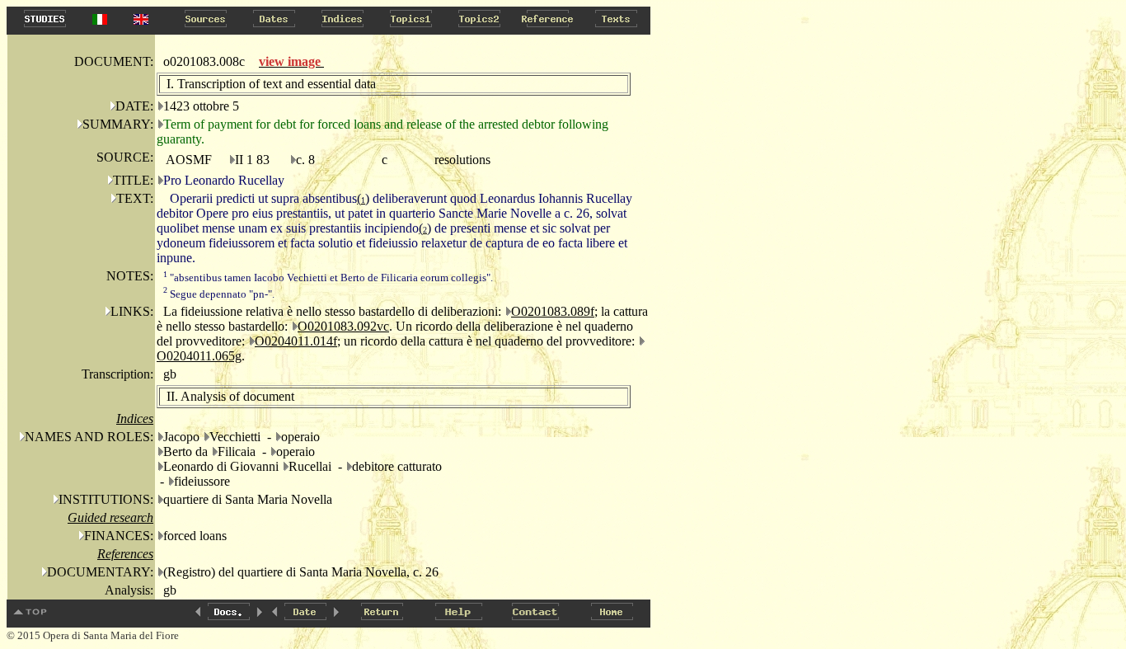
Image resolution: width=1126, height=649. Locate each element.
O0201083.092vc (343, 326)
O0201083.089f (552, 311)
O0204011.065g (199, 356)
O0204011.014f (296, 341)
